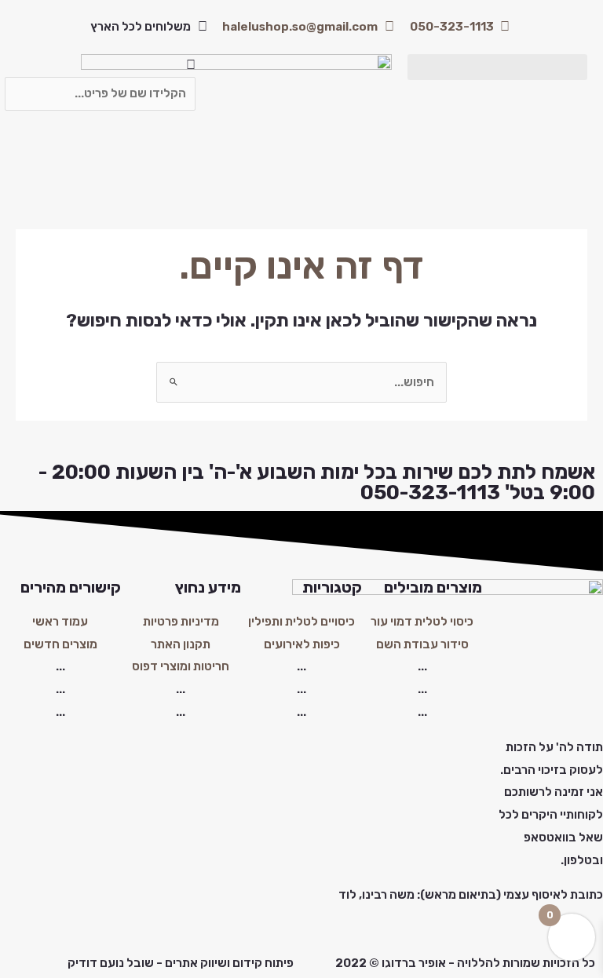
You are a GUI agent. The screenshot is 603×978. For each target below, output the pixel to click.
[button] (497, 67)
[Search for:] (301, 382)
